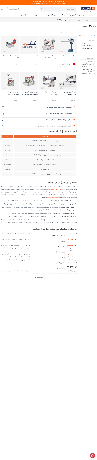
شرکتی (90, 61)
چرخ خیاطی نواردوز (87, 48)
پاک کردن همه (82, 35)
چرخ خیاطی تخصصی (86, 45)
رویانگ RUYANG (87, 67)
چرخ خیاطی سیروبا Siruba (87, 70)
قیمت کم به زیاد (60, 247)
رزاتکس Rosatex (87, 74)
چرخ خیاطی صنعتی (53, 197)
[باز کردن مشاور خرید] (92, 455)
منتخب (63, 241)
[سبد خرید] (2, 9)
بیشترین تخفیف (60, 263)
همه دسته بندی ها (87, 43)
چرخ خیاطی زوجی (87, 64)
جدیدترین (62, 257)
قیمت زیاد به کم (60, 252)
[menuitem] (90, 14)
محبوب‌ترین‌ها (61, 268)
